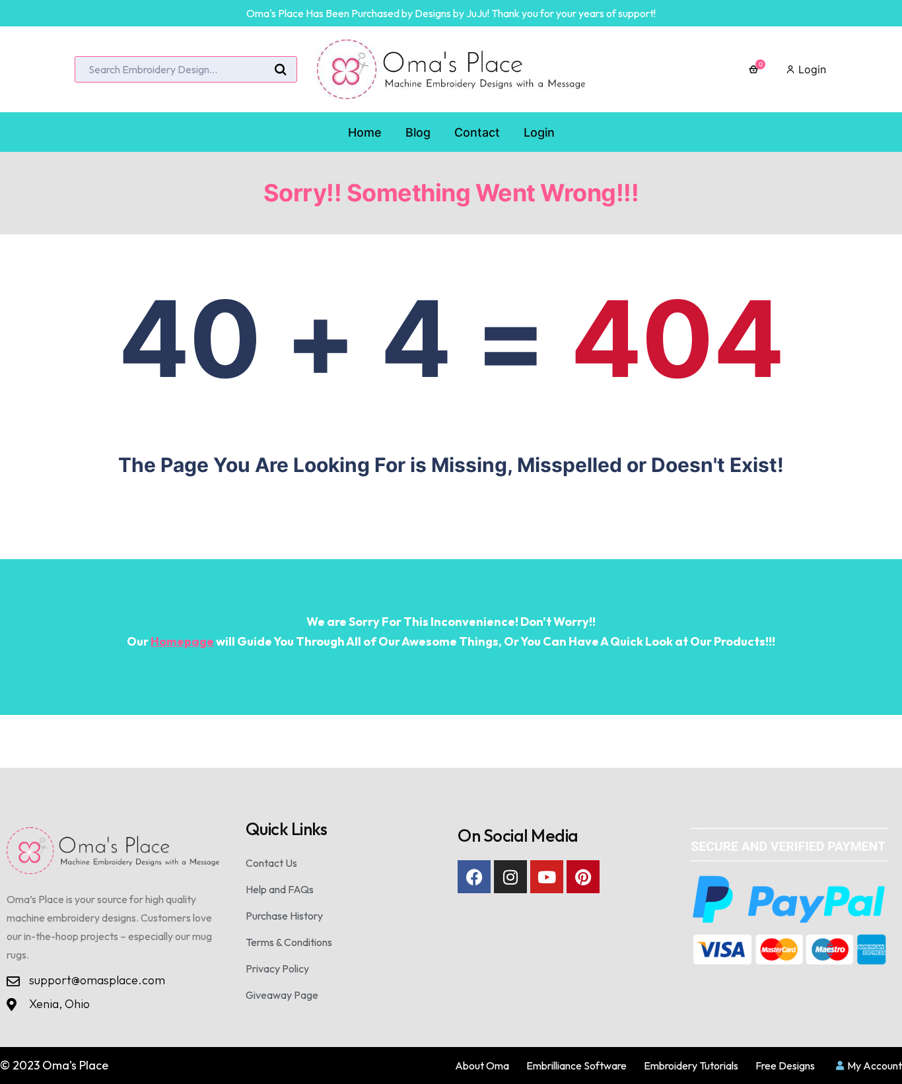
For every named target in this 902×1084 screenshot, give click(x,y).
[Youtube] (546, 876)
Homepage (182, 641)
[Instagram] (510, 876)
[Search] (280, 70)
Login (810, 69)
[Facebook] (474, 876)
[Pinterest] (583, 876)
